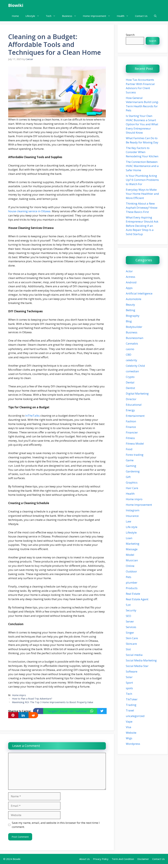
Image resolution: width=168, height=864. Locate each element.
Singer (130, 632)
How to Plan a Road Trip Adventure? (32, 698)
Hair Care (132, 488)
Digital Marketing (137, 393)
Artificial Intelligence (139, 293)
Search (130, 35)
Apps (129, 288)
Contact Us (141, 15)
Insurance (132, 516)
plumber (131, 582)
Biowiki (15, 5)
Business (67, 15)
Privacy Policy (100, 859)
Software (131, 671)
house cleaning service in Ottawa (29, 211)
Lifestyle (30, 15)
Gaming (131, 466)
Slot (128, 649)
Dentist (130, 388)
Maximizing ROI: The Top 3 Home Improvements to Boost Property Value (52, 702)
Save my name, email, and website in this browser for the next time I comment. (56, 825)
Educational (134, 404)
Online (130, 566)
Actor (129, 271)
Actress (130, 277)
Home (15, 15)
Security (131, 610)
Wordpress (133, 744)
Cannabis (132, 343)
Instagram (132, 510)
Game (130, 460)
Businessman (134, 338)
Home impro (19, 695)
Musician (132, 560)
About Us (84, 859)
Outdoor (131, 571)
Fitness (130, 438)
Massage (131, 549)
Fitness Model (135, 443)
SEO (128, 616)
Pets (128, 577)
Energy (130, 410)
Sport (129, 682)
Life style (131, 527)
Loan (129, 538)
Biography (132, 316)
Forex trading (134, 455)
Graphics (131, 482)
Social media (134, 655)
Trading (131, 705)
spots (129, 688)
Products (131, 588)
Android (131, 282)
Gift (128, 477)
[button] (155, 16)
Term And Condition (123, 859)
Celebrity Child (135, 366)
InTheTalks (32, 415)
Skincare (131, 644)
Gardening (133, 471)
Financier (132, 432)
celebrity (131, 360)
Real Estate (133, 594)
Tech (48, 15)
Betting (130, 310)
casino (130, 349)
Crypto (130, 377)
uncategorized (135, 716)
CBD (128, 354)
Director (131, 399)
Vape (129, 721)
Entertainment (135, 416)
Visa (128, 727)
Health (120, 15)
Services (131, 627)
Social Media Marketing (141, 660)
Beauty (130, 304)
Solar (129, 677)
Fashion (131, 421)
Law (128, 521)
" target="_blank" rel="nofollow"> (68, 711)
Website (131, 732)
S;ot (128, 605)
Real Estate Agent (137, 599)
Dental (130, 382)
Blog (129, 321)
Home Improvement (94, 15)
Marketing (132, 543)
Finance (131, 427)
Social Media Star (137, 666)
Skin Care (132, 638)
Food (129, 449)
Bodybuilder (134, 327)
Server (130, 621)
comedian (132, 371)
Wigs (129, 738)
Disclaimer (143, 859)
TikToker (131, 699)
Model (130, 555)
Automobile (133, 299)
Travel (130, 710)
